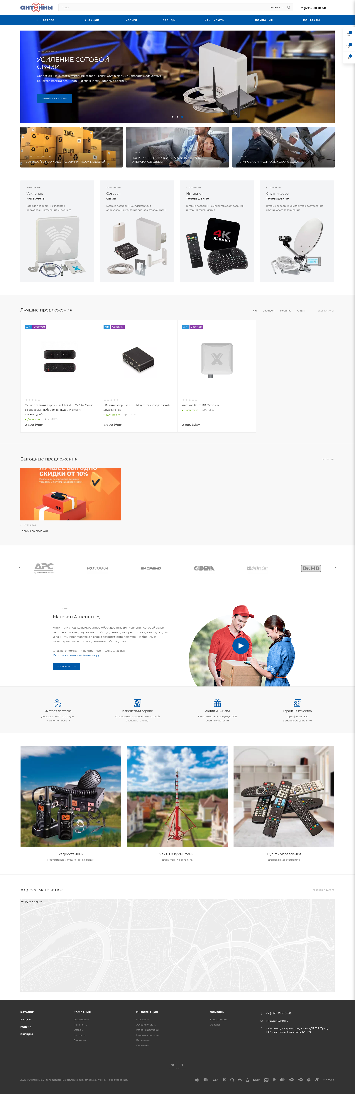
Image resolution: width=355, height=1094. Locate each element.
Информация (147, 1012)
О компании (81, 1019)
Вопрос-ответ (218, 1019)
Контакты (80, 1034)
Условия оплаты (146, 1024)
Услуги (26, 1026)
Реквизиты (80, 1024)
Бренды (26, 1034)
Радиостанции (71, 854)
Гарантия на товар (148, 1034)
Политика (142, 1045)
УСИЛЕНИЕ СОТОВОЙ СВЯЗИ (73, 63)
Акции (25, 1019)
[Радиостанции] (71, 796)
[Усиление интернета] (57, 246)
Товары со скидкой (34, 531)
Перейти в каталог (54, 98)
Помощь (217, 1012)
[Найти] (288, 7)
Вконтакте (173, 1065)
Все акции (328, 459)
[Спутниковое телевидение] (297, 246)
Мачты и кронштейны (177, 854)
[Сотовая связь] (137, 246)
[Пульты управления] (284, 796)
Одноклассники (182, 1065)
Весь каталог (326, 311)
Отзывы (78, 1029)
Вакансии (80, 1040)
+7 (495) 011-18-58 (312, 8)
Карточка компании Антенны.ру (76, 655)
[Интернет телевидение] (217, 246)
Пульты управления (284, 854)
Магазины (142, 1019)
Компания (82, 1012)
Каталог (27, 1012)
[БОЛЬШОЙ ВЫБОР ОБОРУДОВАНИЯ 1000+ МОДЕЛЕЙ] (71, 147)
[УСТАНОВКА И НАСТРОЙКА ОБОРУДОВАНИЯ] (283, 147)
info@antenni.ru (277, 1020)
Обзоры (215, 1024)
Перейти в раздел (323, 890)
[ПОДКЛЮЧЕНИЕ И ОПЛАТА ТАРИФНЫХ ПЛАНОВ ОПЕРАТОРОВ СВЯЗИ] (177, 147)
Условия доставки (147, 1029)
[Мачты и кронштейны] (177, 796)
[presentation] (19, 568)
